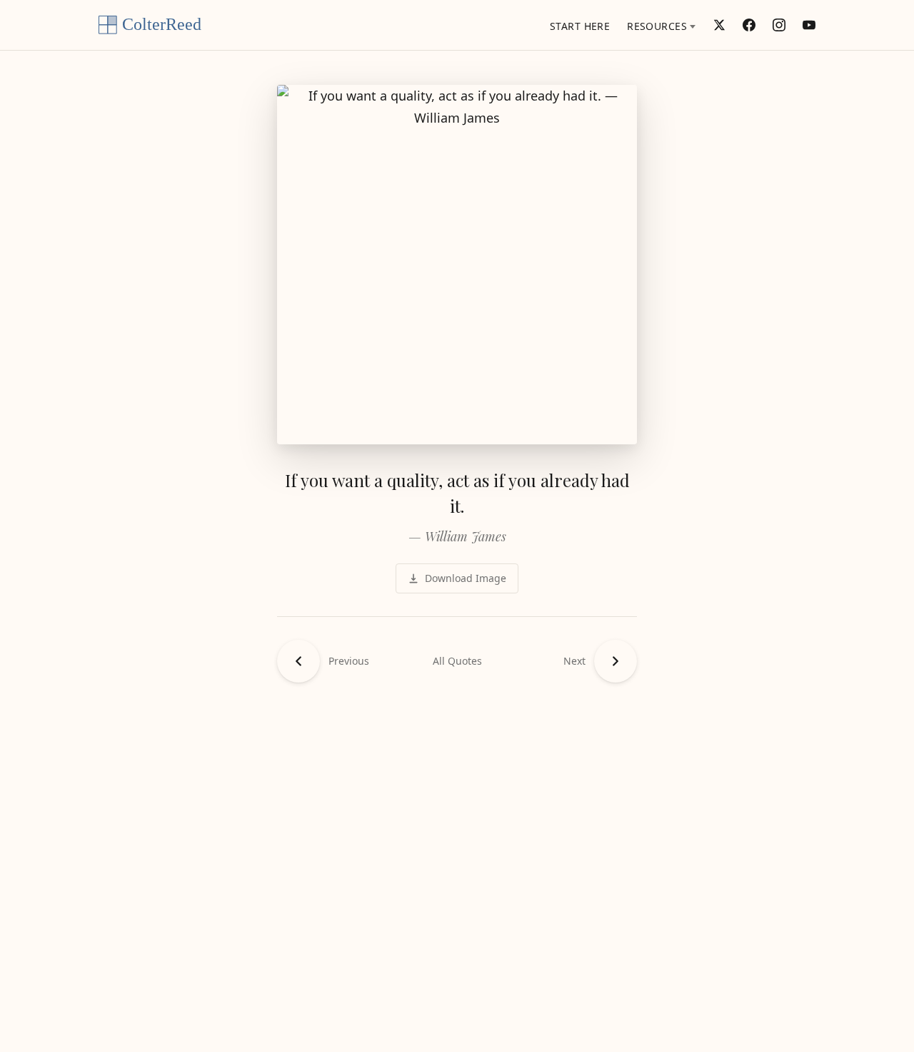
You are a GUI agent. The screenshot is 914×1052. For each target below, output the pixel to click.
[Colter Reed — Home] (155, 25)
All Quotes (457, 661)
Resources (657, 26)
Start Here (580, 26)
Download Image (465, 578)
